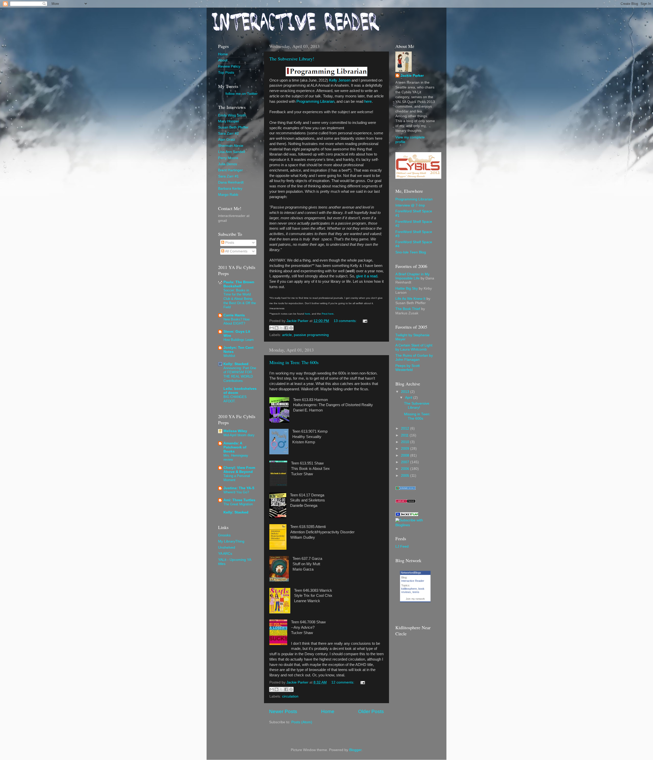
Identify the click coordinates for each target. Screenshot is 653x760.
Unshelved (226, 547)
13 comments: (346, 321)
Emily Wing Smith (232, 115)
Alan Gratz (226, 139)
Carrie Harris (234, 315)
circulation (290, 696)
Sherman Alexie (230, 146)
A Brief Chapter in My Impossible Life (412, 276)
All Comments (235, 251)
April (409, 398)
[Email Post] (364, 321)
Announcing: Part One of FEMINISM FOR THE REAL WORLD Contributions (239, 374)
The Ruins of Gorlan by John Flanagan (414, 358)
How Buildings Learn (238, 340)
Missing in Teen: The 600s (294, 362)
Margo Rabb (228, 195)
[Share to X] (281, 327)
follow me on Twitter (241, 94)
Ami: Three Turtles (239, 500)
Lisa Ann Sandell (231, 152)
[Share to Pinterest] (291, 327)
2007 (405, 462)
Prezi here (328, 313)
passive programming (311, 335)
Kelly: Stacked (235, 364)
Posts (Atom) (301, 722)
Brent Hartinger (230, 170)
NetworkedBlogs (411, 572)
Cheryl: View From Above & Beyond (239, 470)
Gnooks (224, 535)
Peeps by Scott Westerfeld (407, 368)
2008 (405, 455)
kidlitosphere (409, 588)
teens (415, 592)
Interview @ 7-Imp (410, 205)
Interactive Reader (412, 580)
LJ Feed (402, 546)
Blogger (355, 750)
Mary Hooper (228, 121)
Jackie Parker (412, 76)
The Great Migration (238, 504)
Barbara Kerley (230, 188)
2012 (405, 428)
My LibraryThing (231, 541)
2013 (405, 392)
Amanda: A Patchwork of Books (234, 447)
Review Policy (229, 66)
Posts (229, 242)
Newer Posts (283, 711)
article (287, 335)
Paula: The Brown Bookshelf (238, 284)
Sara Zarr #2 (228, 133)
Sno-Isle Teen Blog (410, 252)
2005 (405, 476)
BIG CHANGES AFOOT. (235, 399)
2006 (405, 469)
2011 (405, 435)
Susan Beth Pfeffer (233, 127)
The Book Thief (407, 309)
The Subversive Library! (291, 59)
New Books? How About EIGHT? (236, 321)
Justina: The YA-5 (238, 488)
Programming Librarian (315, 101)
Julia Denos (227, 164)
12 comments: (343, 682)
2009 (405, 448)
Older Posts (371, 711)
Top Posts (226, 72)
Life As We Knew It (410, 299)
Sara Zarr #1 (228, 176)
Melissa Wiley (235, 431)
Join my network (415, 598)
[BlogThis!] (276, 327)
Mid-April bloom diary (239, 435)
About (223, 60)
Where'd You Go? (236, 492)
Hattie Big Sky (406, 288)
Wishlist (229, 356)
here (368, 101)
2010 (405, 442)
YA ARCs (225, 554)
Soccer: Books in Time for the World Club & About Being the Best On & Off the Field (239, 298)
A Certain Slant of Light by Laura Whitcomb (413, 347)
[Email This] (271, 327)
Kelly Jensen (339, 80)
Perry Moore (228, 158)
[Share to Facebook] (286, 327)
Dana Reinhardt (231, 182)
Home (327, 711)
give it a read (366, 276)
